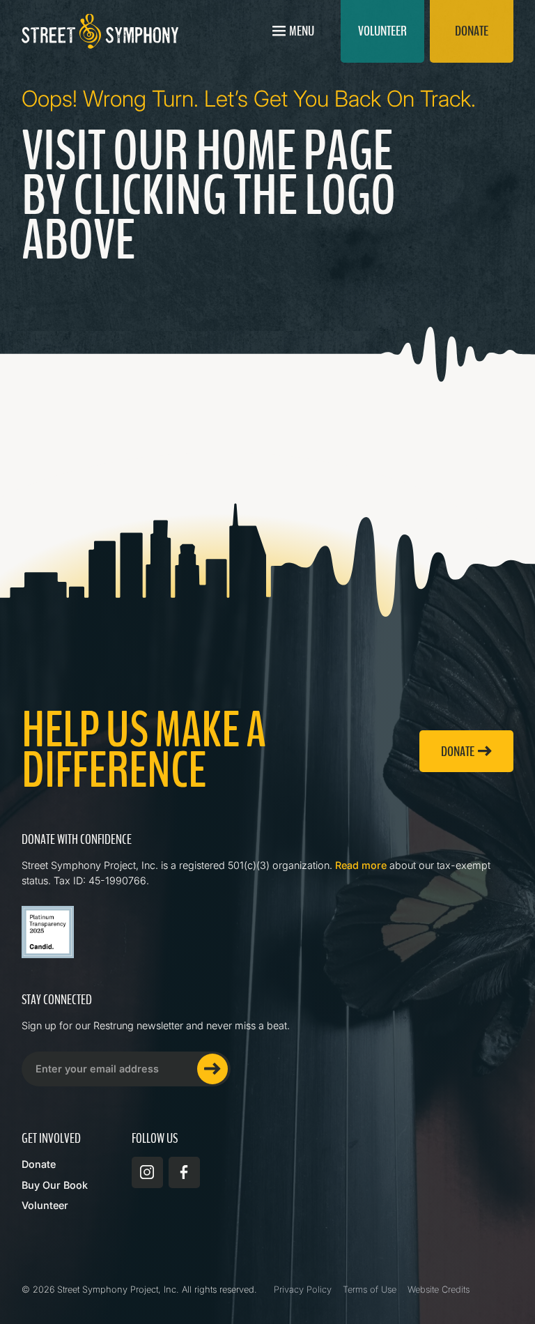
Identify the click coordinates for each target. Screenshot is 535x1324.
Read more (361, 865)
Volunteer (45, 1205)
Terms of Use (369, 1289)
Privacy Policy (303, 1289)
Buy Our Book (55, 1185)
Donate (39, 1164)
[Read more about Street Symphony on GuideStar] (48, 932)
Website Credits (439, 1289)
